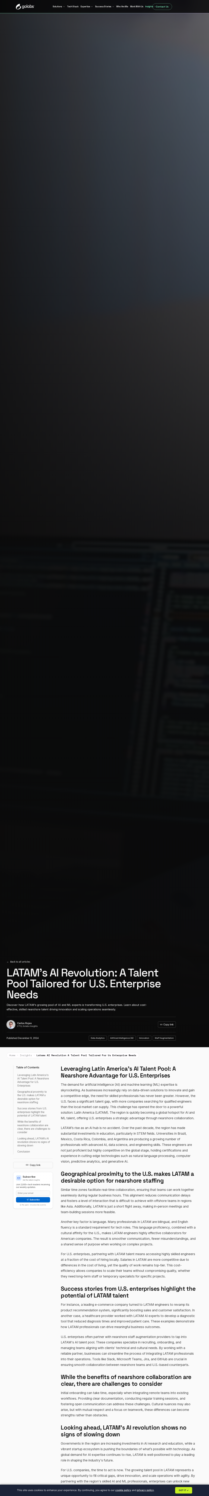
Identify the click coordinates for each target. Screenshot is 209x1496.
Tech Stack (73, 6)
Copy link (168, 1024)
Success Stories (103, 6)
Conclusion (23, 1151)
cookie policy (123, 1490)
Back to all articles (18, 961)
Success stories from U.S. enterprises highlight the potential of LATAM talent (32, 1112)
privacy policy (145, 1490)
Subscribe (35, 1199)
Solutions (57, 6)
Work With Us (136, 6)
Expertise (85, 6)
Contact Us (162, 6)
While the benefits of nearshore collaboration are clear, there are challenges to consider (33, 1127)
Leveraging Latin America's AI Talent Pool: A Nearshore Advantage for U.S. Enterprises (33, 1080)
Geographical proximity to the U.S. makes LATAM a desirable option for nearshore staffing (32, 1097)
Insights (149, 6)
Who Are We (122, 6)
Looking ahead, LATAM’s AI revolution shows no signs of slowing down (33, 1142)
